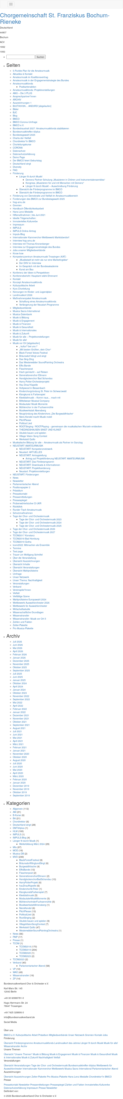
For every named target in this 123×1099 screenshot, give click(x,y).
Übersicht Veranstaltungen (26, 567)
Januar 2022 (19, 712)
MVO (15, 856)
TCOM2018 (25, 946)
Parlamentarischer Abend (26, 484)
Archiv (24, 1046)
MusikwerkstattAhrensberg (32, 904)
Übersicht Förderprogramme (18, 1043)
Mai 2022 (17, 702)
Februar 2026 (20, 654)
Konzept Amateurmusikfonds (27, 282)
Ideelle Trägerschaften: (24, 218)
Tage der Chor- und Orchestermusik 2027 (34, 532)
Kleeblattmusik (26, 895)
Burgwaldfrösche (27, 866)
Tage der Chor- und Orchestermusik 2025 (40, 525)
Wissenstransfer (21, 615)
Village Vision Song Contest (33, 436)
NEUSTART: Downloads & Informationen (39, 464)
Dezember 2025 (21, 660)
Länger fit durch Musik (24, 840)
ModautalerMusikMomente (32, 898)
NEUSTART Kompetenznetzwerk (35, 448)
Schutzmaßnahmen (23, 512)
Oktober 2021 (20, 721)
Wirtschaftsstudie (21, 609)
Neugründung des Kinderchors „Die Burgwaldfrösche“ (46, 413)
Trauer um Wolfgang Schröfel (28, 554)
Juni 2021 (18, 734)
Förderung (18, 173)
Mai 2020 (17, 769)
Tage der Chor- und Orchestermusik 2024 (40, 522)
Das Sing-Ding (26, 359)
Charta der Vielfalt (22, 138)
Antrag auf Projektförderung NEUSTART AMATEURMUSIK (55, 458)
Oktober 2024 (20, 683)
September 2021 (21, 724)
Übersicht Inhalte (21, 564)
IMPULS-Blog (19, 837)
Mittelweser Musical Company (34, 400)
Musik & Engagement (23, 320)
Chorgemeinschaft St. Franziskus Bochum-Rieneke (55, 18)
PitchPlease (25, 420)
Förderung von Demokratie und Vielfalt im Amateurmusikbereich (45, 195)
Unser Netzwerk (21, 577)
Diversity (17, 166)
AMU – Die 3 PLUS (22, 93)
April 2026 (18, 651)
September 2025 (21, 670)
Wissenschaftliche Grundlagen (28, 612)
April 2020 (18, 773)
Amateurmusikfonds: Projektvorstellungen (34, 89)
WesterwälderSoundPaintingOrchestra (38, 930)
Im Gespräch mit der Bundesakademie (38, 266)
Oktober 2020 (20, 757)
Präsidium (18, 490)
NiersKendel (25, 908)
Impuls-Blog (19, 234)
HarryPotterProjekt (28, 882)
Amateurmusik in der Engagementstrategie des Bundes (41, 80)
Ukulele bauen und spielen (32, 432)
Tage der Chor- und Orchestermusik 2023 (40, 519)
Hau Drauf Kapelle (28, 384)
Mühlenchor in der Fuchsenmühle (36, 407)
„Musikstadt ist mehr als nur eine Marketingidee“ (43, 259)
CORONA (18, 147)
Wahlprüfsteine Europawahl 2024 (29, 599)
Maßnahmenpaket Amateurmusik (30, 298)
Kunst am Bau (26, 269)
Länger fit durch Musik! (30, 176)
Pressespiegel (20, 500)
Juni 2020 (18, 766)
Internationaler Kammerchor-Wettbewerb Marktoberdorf (41, 237)
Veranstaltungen (21, 583)
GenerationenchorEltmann (32, 876)
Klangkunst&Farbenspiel (31, 892)
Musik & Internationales (25, 330)
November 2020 (21, 753)
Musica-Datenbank (22, 314)
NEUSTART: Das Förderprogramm (36, 461)
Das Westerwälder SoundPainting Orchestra (41, 362)
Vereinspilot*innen (22, 589)
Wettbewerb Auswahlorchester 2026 (31, 602)
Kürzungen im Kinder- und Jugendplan (32, 291)
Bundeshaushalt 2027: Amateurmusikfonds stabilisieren (41, 128)
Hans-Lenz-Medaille (23, 211)
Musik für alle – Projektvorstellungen (31, 336)
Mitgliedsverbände (22, 307)
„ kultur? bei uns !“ (28, 346)
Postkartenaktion (27, 86)
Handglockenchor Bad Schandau (36, 378)
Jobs (105, 1035)
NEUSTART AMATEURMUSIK (28, 445)
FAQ (15, 170)
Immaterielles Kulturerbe (25, 221)
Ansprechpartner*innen (24, 96)
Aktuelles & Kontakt (22, 73)
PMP (15, 936)
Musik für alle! (20, 339)
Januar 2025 (19, 680)
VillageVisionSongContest (32, 924)
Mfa (15, 847)
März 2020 (18, 776)
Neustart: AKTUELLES (30, 452)
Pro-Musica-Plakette (23, 628)
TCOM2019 (25, 949)
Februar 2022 (20, 708)
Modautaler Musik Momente (33, 404)
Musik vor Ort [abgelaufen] (26, 343)
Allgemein (18, 808)
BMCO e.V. (18, 125)
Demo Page (19, 157)
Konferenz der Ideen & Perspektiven (31, 272)
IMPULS (17, 227)
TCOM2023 (25, 956)
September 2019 (21, 795)
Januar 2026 (19, 657)
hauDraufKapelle (27, 885)
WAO (15, 972)
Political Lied (25, 423)
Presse (16, 940)
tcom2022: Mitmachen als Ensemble (31, 545)
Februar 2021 (20, 747)
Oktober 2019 (20, 792)
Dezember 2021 (21, 715)
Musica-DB (18, 853)
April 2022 (18, 705)
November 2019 (21, 789)
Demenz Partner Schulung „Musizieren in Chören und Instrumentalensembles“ (65, 179)
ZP (14, 978)
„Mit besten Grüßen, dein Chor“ (35, 349)
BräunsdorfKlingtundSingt (32, 863)
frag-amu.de (19, 202)
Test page (18, 551)
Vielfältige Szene (21, 596)
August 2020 (19, 760)
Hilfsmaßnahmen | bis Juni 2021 (29, 214)
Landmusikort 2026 (22, 295)
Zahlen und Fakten (22, 621)
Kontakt (16, 279)
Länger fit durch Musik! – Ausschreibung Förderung (52, 186)
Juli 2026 (17, 641)
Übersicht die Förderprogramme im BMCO (40, 189)
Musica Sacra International (26, 311)
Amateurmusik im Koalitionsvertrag (30, 77)
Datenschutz (19, 150)
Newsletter (18, 480)
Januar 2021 (19, 750)
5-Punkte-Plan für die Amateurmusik (31, 70)
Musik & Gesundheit (23, 327)
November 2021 (21, 718)
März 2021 (18, 744)
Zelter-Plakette (20, 625)
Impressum (18, 224)
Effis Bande (25, 365)
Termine (17, 548)
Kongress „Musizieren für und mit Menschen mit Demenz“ (55, 182)
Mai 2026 (17, 648)
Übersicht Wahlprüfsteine (25, 570)
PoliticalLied (25, 914)
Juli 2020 (17, 763)
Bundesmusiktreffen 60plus (26, 131)
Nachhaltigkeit (46, 1057)
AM (14, 811)
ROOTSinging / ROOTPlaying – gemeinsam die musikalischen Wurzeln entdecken (61, 426)
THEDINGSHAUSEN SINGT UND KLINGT (40, 429)
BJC (15, 112)
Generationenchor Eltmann (33, 375)
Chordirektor (19, 821)
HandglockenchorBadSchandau (35, 879)
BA (14, 818)
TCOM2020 (25, 952)
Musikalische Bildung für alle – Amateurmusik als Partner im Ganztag (48, 442)
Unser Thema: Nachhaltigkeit (27, 580)
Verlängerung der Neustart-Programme (39, 304)
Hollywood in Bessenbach (32, 388)
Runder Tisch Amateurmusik (27, 509)
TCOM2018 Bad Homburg (26, 538)
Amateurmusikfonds (23, 83)
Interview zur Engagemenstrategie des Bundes (36, 247)
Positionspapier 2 (21, 487)
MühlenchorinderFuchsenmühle (35, 901)
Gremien (17, 205)
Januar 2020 (19, 782)
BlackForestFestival (29, 860)
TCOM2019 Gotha (22, 541)
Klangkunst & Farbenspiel (32, 394)
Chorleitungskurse (22, 144)
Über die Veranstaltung (24, 557)
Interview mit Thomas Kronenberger (31, 243)
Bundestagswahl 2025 (24, 134)
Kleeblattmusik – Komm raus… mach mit (39, 397)
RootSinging (25, 917)
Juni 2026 (18, 644)
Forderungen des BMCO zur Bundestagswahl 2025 (39, 198)
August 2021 (19, 728)
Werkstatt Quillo (27, 439)
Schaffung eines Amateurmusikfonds (37, 301)
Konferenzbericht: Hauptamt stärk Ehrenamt (35, 275)
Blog (15, 115)
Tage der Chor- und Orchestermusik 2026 (34, 529)
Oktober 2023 (20, 692)
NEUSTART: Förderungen (26, 474)
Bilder (16, 109)
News (15, 477)
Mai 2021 (17, 737)
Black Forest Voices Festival (33, 352)
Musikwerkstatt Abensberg (32, 410)
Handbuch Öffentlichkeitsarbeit (28, 208)
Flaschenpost (26, 368)
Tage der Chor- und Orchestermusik (31, 516)
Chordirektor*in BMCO (24, 141)
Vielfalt (16, 593)
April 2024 (18, 686)
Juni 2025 (18, 676)
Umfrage (17, 573)
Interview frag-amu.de (24, 240)
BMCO (16, 118)
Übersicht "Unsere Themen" (18, 1054)
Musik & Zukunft (21, 333)
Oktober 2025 (20, 667)
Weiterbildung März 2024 (32, 844)
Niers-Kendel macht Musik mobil (35, 416)
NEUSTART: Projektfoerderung (34, 468)
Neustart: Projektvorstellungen (34, 471)
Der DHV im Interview (30, 263)
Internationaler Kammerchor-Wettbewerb (44, 1068)
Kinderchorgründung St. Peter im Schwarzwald (42, 391)
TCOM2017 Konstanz (24, 535)
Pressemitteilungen (22, 496)
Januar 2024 (19, 689)
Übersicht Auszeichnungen (26, 561)
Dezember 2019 (21, 785)
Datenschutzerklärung (24, 154)
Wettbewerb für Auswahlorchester (30, 605)
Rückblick (17, 506)
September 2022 (21, 699)
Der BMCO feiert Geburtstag (27, 160)
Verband (17, 586)
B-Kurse (17, 815)
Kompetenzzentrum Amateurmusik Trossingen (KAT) (39, 256)
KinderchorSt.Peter (28, 888)
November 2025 (21, 664)
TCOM (16, 943)
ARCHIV (17, 99)
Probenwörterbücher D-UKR (27, 503)
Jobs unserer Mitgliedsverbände (29, 250)
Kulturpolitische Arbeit (24, 285)
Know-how (18, 253)
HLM (15, 831)
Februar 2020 (20, 779)
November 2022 (21, 696)
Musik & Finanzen (22, 323)
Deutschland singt (22, 163)
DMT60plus (19, 827)
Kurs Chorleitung (21, 288)
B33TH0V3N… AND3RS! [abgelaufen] (32, 106)
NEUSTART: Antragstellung (33, 455)
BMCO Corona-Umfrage (25, 122)
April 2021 (18, 740)
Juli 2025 (17, 673)
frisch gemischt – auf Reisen (33, 371)
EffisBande (24, 869)
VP (14, 968)
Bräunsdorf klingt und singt (32, 355)
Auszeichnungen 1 (22, 102)
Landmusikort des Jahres (67, 1043)
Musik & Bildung (21, 317)
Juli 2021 (17, 731)
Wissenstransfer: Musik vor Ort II (29, 618)
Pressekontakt (20, 493)
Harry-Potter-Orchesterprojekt (34, 381)
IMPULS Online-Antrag (24, 230)
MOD (15, 850)
